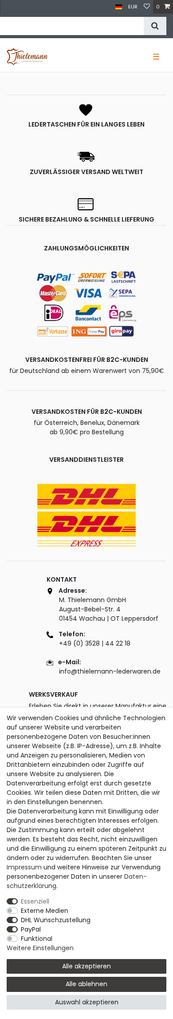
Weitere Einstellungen (40, 948)
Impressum (24, 867)
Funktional (36, 938)
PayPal (31, 929)
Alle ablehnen (86, 983)
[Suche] (155, 26)
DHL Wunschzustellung (55, 920)
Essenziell (35, 901)
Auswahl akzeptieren (86, 1002)
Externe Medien (44, 910)
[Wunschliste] (147, 7)
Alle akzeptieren (86, 966)
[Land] (118, 7)
